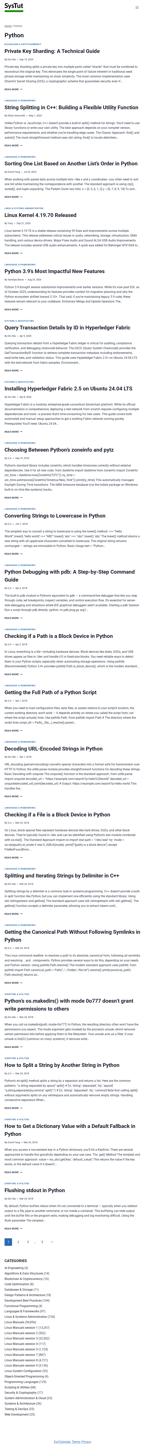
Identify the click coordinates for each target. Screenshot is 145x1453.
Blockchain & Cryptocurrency (23, 44)
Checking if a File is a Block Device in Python (57, 815)
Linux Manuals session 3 (21, 1338)
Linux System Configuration (23, 1371)
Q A (10, 458)
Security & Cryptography (21, 1392)
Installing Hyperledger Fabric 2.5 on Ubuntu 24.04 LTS (68, 389)
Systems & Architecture (19, 321)
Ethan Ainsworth (16, 115)
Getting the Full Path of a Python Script (50, 692)
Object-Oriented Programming (24, 1376)
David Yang (14, 171)
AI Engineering (14, 1268)
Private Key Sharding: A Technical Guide (52, 51)
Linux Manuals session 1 (21, 1327)
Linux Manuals (14, 1322)
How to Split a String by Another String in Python (62, 1065)
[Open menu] (136, 7)
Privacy (86, 1442)
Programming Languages (22, 1382)
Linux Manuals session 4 (21, 1344)
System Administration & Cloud (25, 1398)
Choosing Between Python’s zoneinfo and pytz (59, 450)
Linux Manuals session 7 (21, 1355)
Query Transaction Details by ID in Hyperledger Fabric (67, 328)
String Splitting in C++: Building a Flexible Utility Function (71, 107)
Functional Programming (21, 1306)
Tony (10, 223)
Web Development (17, 1414)
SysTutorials (62, 1442)
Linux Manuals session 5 (21, 1349)
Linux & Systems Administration (24, 208)
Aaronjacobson (16, 279)
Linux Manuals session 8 (21, 1360)
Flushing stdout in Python (35, 1190)
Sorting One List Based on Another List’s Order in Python (71, 163)
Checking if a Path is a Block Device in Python (59, 636)
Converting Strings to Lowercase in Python (55, 516)
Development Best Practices (23, 1300)
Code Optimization (17, 1284)
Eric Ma (12, 59)
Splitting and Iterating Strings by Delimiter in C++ (62, 876)
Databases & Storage (19, 1289)
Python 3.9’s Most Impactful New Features (55, 271)
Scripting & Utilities (17, 994)
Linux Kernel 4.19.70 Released (40, 215)
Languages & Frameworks (20, 100)
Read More (13, 89)
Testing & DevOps (16, 1409)
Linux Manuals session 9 (21, 1365)
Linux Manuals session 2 (21, 1333)
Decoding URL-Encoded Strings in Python (54, 749)
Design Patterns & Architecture (25, 1295)
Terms (76, 1442)
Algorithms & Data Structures (24, 1273)
